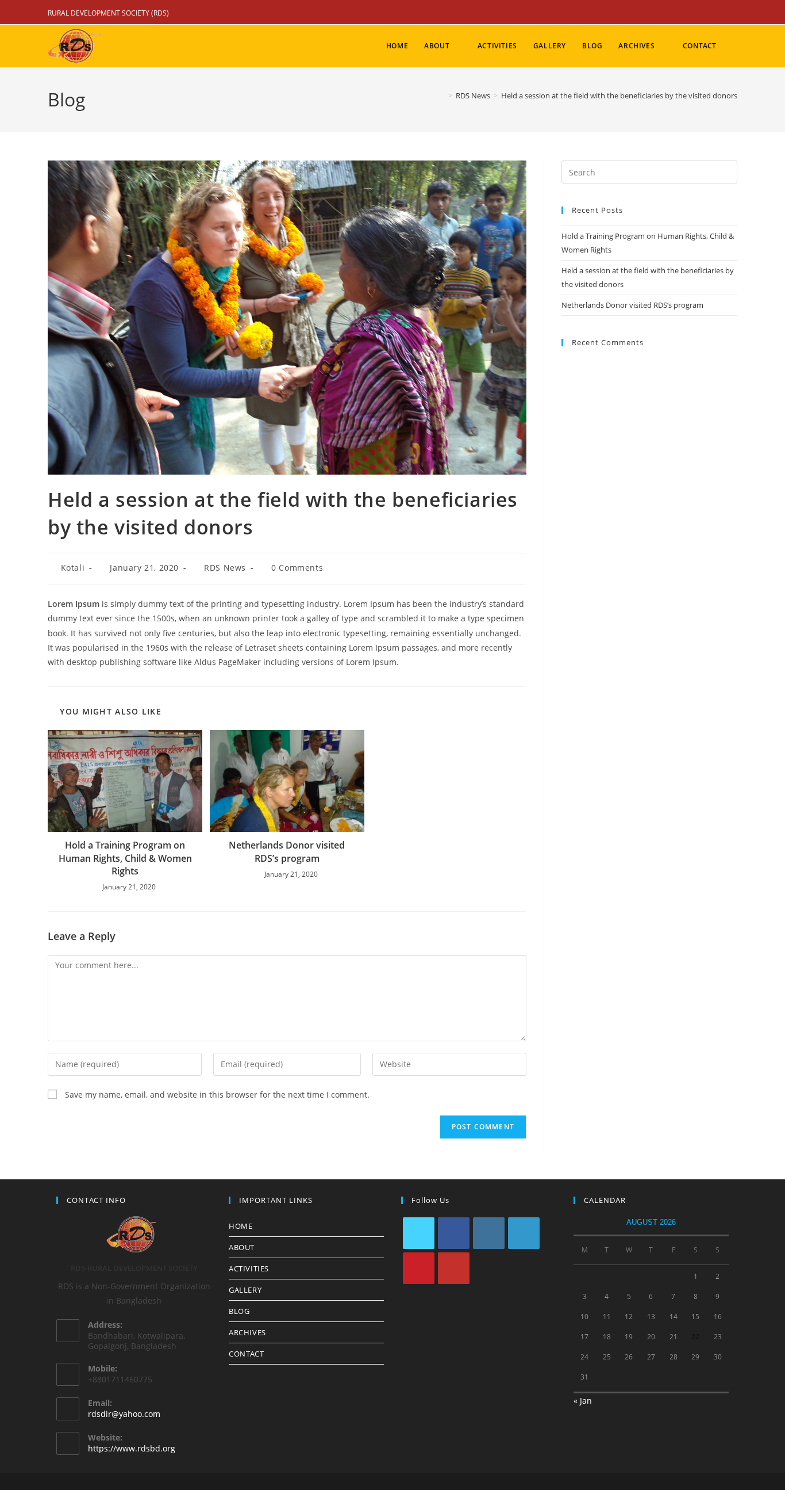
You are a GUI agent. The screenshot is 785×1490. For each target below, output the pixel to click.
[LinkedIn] (524, 1233)
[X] (418, 1233)
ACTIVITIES (249, 1268)
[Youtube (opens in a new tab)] (718, 13)
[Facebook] (454, 1233)
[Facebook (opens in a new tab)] (686, 13)
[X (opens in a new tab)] (669, 13)
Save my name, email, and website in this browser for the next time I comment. (217, 1094)
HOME (240, 1226)
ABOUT (242, 1247)
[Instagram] (489, 1233)
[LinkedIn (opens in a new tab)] (702, 13)
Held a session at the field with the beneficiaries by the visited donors (619, 95)
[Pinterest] (418, 1268)
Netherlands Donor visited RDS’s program (287, 851)
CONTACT (246, 1353)
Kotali (73, 567)
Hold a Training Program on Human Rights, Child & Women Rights (125, 858)
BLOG (239, 1311)
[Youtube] (454, 1268)
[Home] (442, 95)
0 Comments (297, 567)
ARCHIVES (247, 1332)
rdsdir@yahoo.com (124, 1413)
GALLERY (245, 1290)
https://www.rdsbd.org (131, 1448)
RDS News (225, 567)
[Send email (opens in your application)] (731, 13)
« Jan (583, 1400)
